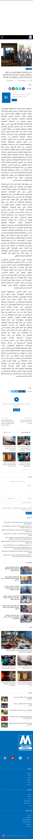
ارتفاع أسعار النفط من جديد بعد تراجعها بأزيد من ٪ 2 (16, 545)
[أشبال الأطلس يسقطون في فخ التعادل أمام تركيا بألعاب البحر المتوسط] (4, 718)
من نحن (28, 815)
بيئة (29, 805)
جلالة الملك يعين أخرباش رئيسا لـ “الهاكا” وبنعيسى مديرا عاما (25, 421)
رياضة (29, 799)
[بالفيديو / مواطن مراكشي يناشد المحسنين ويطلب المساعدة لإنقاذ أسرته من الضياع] (26, 590)
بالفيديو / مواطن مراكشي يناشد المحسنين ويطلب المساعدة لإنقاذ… (11, 588)
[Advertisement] (16, 17)
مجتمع (28, 785)
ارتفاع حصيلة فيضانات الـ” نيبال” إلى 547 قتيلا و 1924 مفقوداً (17, 534)
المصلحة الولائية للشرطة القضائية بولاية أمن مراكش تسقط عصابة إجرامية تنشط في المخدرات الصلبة (7, 422)
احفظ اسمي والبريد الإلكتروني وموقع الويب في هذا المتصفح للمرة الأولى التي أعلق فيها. (16, 509)
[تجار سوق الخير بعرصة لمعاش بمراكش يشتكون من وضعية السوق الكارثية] (26, 609)
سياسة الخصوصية (26, 819)
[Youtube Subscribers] (12, 760)
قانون (29, 794)
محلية (29, 778)
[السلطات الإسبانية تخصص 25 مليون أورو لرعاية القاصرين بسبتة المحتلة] (23, 440)
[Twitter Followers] (20, 760)
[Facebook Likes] (28, 760)
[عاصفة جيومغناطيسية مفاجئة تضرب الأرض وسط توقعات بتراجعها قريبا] (8, 676)
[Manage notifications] (3, 835)
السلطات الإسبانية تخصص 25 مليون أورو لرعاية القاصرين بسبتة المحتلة (16, 530)
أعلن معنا (28, 824)
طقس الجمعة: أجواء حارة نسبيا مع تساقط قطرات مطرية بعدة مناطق (16, 542)
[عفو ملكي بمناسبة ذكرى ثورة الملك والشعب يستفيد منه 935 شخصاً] (9, 456)
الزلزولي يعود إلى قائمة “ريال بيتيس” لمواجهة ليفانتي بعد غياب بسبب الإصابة (17, 527)
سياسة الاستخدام (26, 822)
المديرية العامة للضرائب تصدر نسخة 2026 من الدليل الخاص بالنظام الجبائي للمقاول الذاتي (18, 548)
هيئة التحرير (27, 817)
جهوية (29, 773)
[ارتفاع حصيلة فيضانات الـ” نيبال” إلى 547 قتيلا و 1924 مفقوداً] (9, 440)
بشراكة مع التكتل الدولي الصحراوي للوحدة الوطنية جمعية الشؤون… (12, 568)
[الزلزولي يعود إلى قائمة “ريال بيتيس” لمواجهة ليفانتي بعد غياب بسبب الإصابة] (4, 699)
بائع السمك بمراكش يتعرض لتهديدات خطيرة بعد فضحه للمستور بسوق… (11, 597)
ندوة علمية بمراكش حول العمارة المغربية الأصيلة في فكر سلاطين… (10, 578)
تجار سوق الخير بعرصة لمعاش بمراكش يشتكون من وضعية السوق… (10, 607)
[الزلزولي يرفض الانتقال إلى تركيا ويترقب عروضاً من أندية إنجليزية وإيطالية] (4, 725)
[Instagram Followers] (5, 760)
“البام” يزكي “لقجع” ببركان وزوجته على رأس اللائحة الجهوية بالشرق (18, 523)
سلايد (27, 69)
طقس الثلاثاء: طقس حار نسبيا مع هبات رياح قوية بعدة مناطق (17, 552)
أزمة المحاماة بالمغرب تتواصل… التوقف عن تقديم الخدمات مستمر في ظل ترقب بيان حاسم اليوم (18, 538)
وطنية (29, 775)
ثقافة (29, 796)
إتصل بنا (28, 826)
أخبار (30, 69)
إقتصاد (28, 782)
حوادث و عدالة (27, 803)
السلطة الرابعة (27, 801)
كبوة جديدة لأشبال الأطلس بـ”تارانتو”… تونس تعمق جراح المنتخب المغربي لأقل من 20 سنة (17, 555)
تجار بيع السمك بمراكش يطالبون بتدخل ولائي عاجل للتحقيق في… (11, 617)
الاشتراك (14, 100)
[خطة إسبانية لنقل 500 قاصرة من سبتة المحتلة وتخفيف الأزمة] (23, 456)
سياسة (28, 780)
